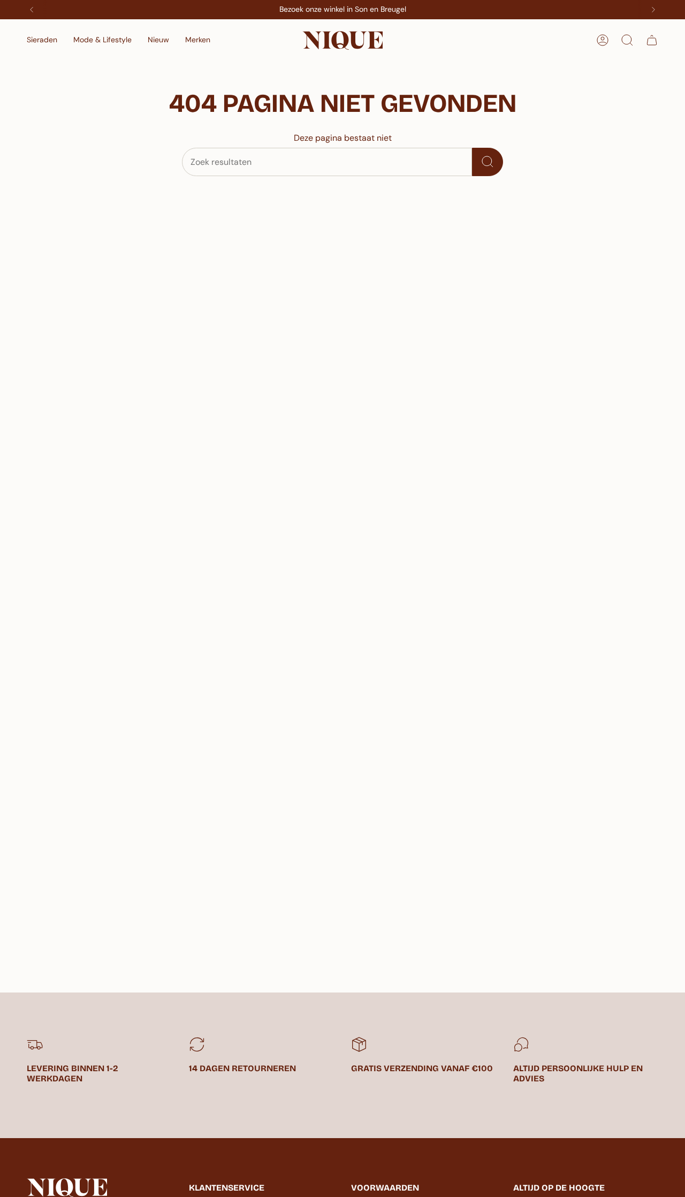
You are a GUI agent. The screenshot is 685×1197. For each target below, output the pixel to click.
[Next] (653, 9)
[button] (42, 40)
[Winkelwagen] (652, 40)
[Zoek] (487, 162)
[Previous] (31, 9)
